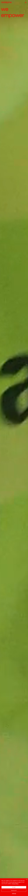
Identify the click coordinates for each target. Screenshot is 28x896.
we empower (12, 12)
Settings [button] (14, 893)
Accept (14, 887)
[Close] (26, 880)
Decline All (14, 890)
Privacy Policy (15, 883)
